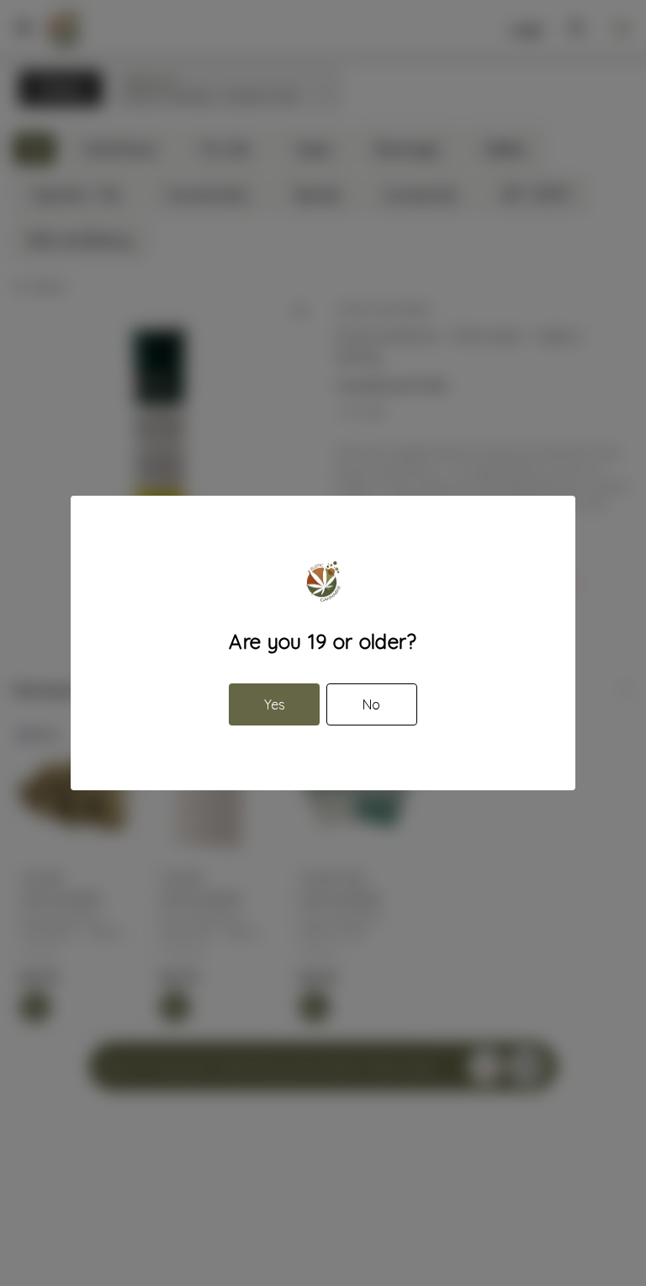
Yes (274, 704)
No (371, 704)
